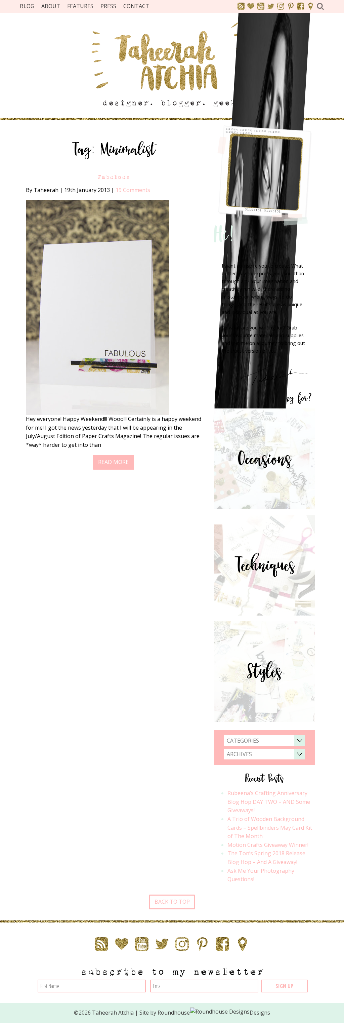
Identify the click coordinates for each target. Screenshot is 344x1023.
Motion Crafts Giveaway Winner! (267, 845)
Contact (136, 6)
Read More (113, 462)
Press (108, 6)
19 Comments (133, 190)
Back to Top (172, 901)
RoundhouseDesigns (214, 1012)
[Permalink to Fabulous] (97, 306)
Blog (27, 6)
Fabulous (113, 177)
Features (80, 6)
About (50, 6)
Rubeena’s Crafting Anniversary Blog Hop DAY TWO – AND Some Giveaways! (268, 801)
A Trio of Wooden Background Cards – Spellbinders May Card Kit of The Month (269, 827)
